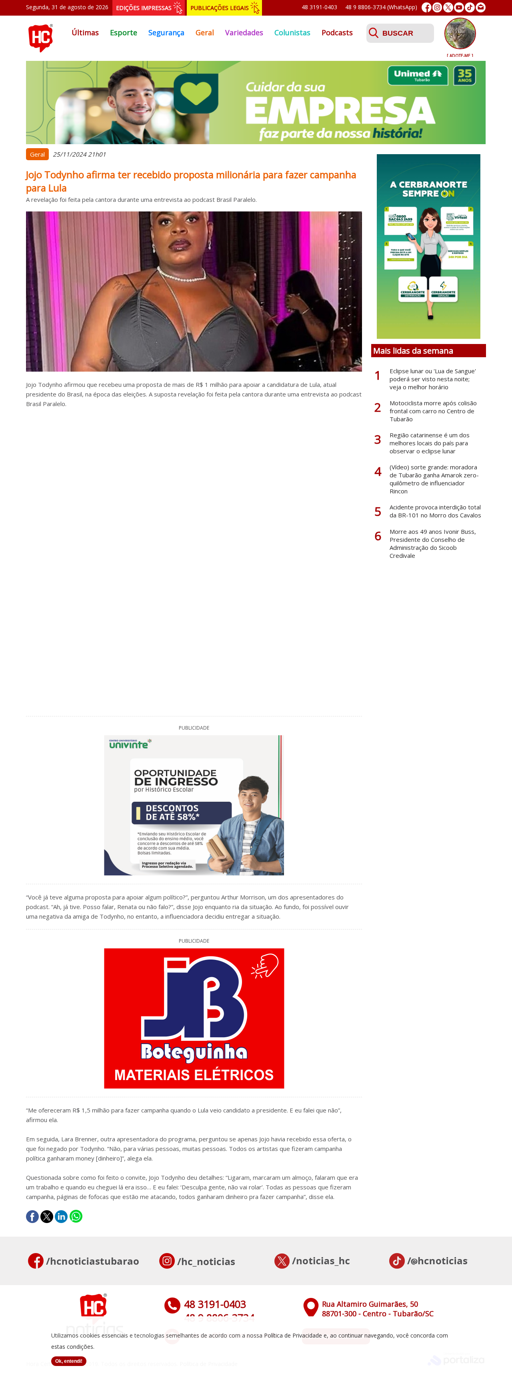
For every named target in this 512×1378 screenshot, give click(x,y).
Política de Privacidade (293, 1335)
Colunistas (292, 32)
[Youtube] (459, 7)
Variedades (244, 32)
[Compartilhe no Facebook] (32, 1217)
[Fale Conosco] (480, 7)
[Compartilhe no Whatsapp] (76, 1217)
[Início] (40, 50)
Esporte (123, 32)
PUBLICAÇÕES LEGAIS (219, 8)
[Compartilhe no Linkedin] (61, 1217)
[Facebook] (426, 7)
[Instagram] (437, 7)
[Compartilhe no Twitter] (46, 1217)
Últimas (85, 32)
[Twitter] (448, 7)
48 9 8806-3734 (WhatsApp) (381, 7)
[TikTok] (469, 7)
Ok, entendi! (68, 1361)
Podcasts (337, 32)
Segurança (166, 32)
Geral (205, 32)
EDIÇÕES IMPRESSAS (144, 8)
